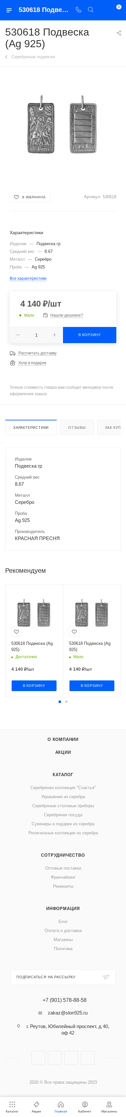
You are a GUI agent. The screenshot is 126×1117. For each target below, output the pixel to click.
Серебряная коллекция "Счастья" (63, 787)
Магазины (63, 939)
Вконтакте (38, 1058)
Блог (63, 921)
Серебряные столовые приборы (63, 805)
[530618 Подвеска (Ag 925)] (63, 125)
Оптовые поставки (63, 868)
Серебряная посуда (63, 814)
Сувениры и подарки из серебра (63, 823)
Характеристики (31, 427)
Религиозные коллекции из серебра (63, 832)
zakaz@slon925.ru (68, 1012)
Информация (63, 908)
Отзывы (77, 427)
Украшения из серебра (63, 796)
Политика (63, 948)
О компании (63, 739)
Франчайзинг (63, 877)
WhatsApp (88, 1058)
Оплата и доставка (63, 930)
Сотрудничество (63, 855)
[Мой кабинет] (103, 10)
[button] (60, 701)
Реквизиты (63, 886)
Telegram (55, 1058)
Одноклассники (71, 1058)
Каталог (63, 774)
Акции (63, 752)
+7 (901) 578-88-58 (65, 1000)
